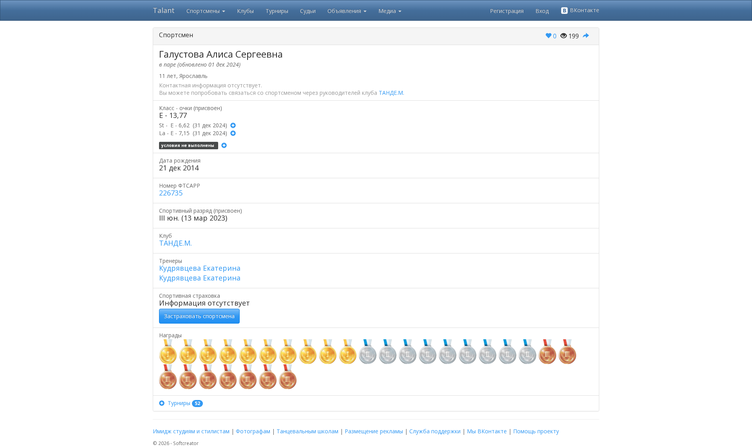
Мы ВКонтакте (487, 431)
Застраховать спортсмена (199, 316)
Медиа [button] (388, 10)
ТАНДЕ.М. (391, 92)
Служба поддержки (435, 431)
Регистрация (507, 10)
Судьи (308, 10)
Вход (542, 10)
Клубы (245, 10)
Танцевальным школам (307, 431)
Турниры (277, 10)
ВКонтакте (583, 10)
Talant (164, 10)
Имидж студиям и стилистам (191, 431)
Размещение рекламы (374, 431)
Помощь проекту (536, 431)
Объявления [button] (345, 10)
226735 (171, 192)
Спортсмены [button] (203, 10)
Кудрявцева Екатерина (199, 268)
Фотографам (253, 431)
